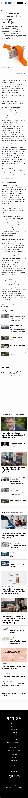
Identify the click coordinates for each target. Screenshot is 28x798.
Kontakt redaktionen (14, 757)
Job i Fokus (5, 367)
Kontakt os (14, 760)
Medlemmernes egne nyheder (11, 513)
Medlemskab (14, 729)
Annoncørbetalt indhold (14, 750)
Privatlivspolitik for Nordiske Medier (14, 742)
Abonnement (14, 726)
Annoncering (14, 732)
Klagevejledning (14, 747)
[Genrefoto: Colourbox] (14, 54)
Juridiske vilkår (14, 745)
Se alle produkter (14, 735)
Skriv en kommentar (21, 305)
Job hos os (14, 763)
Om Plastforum (14, 765)
